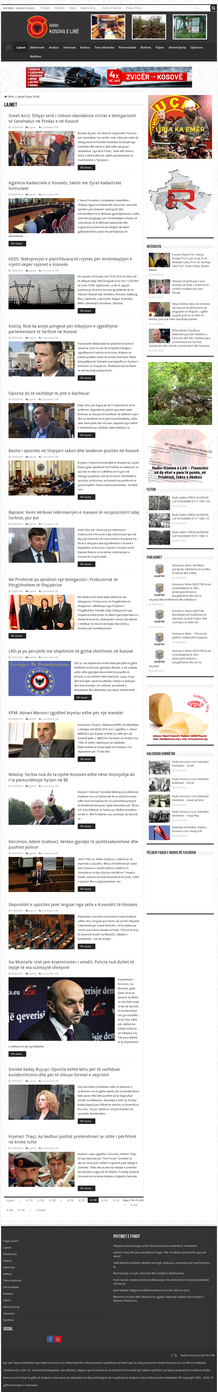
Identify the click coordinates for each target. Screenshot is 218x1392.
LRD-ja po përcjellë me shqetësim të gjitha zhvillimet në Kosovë (71, 651)
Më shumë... (86, 167)
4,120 (40, 1200)
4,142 (116, 1200)
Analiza (54, 47)
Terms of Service (111, 8)
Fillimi (10, 96)
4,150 (134, 1205)
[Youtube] (57, 1339)
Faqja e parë (8, 47)
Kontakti (45, 8)
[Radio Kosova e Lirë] (109, 27)
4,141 (104, 1200)
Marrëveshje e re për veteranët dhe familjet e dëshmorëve (148, 1273)
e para (10, 1200)
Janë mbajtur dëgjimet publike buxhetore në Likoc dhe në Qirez (151, 1290)
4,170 (21, 1210)
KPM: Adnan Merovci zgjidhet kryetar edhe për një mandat (66, 712)
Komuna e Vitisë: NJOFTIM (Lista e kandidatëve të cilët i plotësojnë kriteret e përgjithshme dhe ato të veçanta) (180, 658)
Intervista (69, 47)
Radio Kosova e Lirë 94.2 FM (198, 1355)
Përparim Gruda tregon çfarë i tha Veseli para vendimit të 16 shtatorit (155, 1245)
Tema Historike (104, 47)
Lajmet (20, 47)
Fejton (160, 47)
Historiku (59, 8)
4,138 (70, 1200)
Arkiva (72, 8)
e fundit (41, 1210)
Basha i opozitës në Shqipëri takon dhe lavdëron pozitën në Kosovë (74, 450)
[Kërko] (214, 8)
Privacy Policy (134, 8)
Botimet (146, 47)
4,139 (81, 1200)
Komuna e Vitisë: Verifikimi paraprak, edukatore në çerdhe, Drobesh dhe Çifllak (191, 569)
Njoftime (35, 56)
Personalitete (127, 47)
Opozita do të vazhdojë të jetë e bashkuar (49, 393)
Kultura (85, 47)
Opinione (197, 47)
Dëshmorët (37, 47)
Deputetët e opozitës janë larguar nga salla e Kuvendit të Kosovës (73, 904)
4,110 (29, 1200)
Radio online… (89, 8)
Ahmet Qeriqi (177, 47)
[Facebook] (50, 1339)
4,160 (9, 1210)
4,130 (52, 1200)
